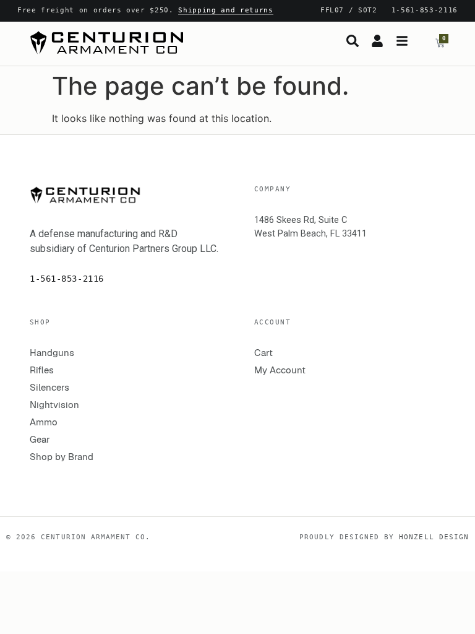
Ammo (44, 422)
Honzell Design (434, 537)
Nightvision (54, 404)
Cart (263, 352)
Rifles (42, 370)
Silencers (49, 387)
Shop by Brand (61, 456)
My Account (280, 370)
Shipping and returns (225, 10)
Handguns (52, 352)
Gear (40, 439)
